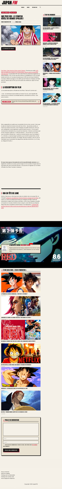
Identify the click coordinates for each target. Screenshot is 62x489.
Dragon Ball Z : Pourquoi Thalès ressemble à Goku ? (52, 74)
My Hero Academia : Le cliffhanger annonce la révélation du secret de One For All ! (51, 104)
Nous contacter (5, 471)
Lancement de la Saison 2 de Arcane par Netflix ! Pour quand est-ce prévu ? (16, 317)
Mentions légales (5, 473)
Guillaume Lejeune (25, 245)
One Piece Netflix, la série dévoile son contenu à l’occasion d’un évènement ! (16, 364)
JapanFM (35, 484)
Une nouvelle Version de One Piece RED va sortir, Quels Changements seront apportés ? (18, 341)
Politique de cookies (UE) (7, 476)
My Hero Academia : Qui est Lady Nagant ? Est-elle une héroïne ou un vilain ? (51, 59)
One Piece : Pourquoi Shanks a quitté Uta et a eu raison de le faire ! (14, 412)
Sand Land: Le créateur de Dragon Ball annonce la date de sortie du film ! (50, 43)
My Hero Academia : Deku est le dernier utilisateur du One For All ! (50, 89)
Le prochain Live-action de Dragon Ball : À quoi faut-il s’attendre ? (14, 294)
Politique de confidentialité (8, 475)
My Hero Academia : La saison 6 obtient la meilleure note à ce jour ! (51, 28)
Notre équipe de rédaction (8, 478)
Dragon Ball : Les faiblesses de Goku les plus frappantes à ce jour (14, 388)
